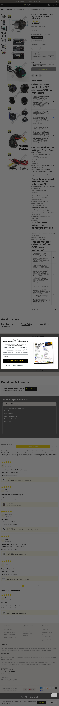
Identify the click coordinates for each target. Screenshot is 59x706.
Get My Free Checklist (15, 361)
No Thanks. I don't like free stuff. (15, 365)
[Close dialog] (55, 339)
